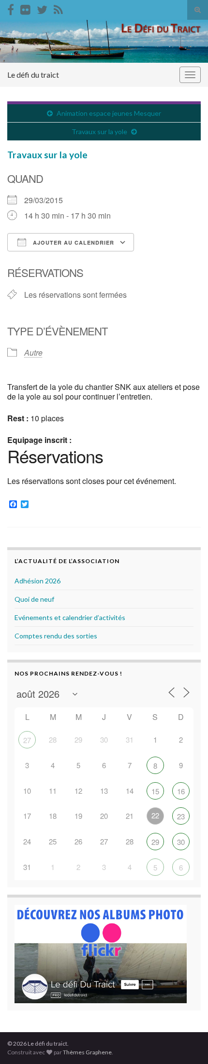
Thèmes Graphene (87, 1052)
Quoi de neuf (34, 599)
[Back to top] (186, 1042)
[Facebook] (10, 8)
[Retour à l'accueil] (104, 41)
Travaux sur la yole (99, 131)
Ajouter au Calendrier (72, 242)
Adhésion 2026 (37, 581)
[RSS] (58, 8)
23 (181, 816)
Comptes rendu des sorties (56, 636)
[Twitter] (42, 8)
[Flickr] (25, 8)
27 (27, 740)
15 (155, 791)
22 (155, 815)
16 (181, 791)
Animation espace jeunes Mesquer (109, 113)
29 (155, 842)
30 (181, 842)
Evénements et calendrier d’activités (70, 617)
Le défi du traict (33, 74)
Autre (33, 352)
